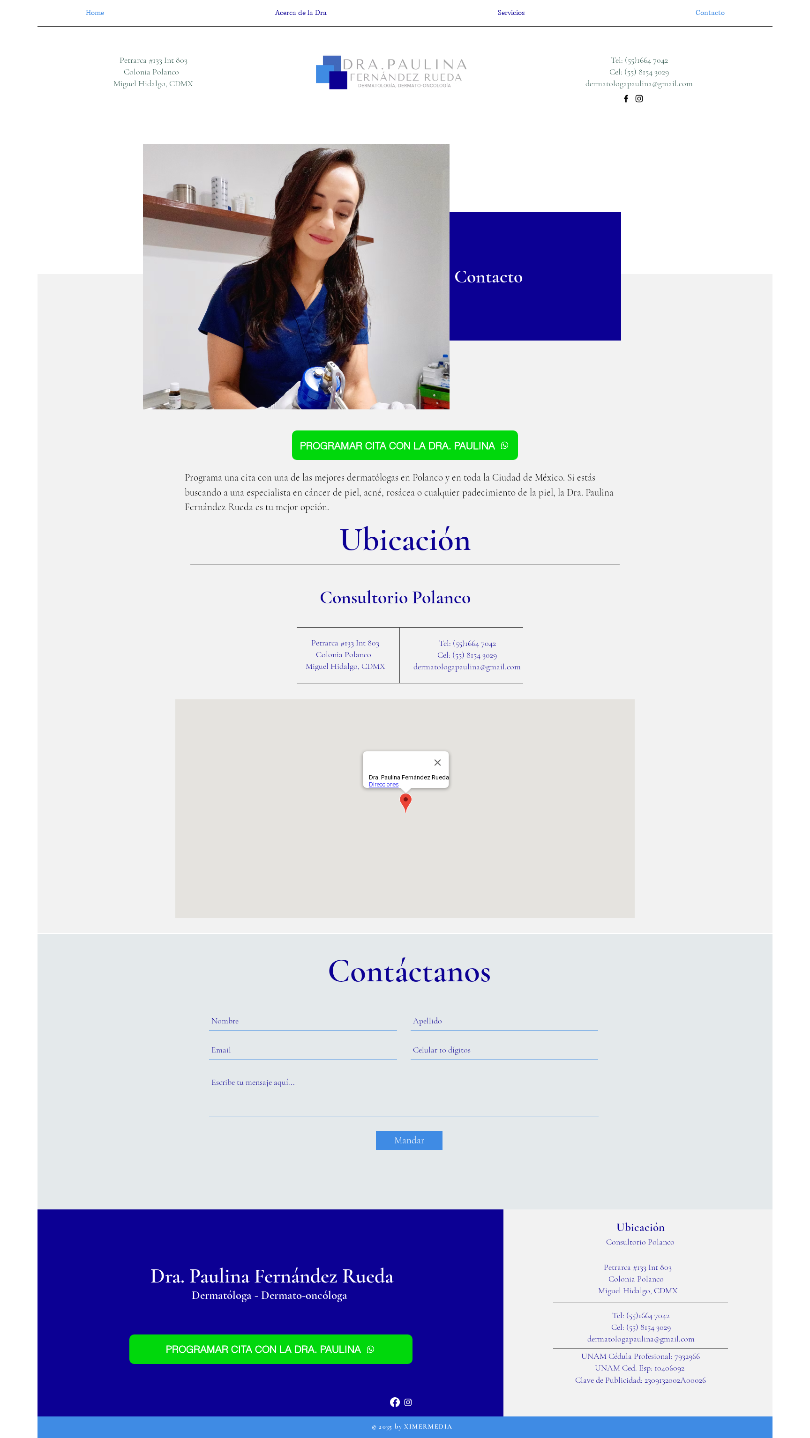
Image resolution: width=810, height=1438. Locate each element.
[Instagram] (639, 99)
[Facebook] (626, 99)
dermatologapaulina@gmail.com (639, 83)
